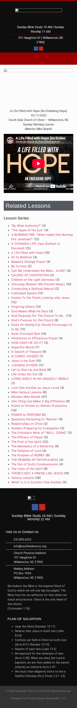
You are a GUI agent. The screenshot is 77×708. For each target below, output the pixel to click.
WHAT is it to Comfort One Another (36, 482)
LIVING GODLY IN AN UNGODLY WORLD (40, 379)
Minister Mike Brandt (25, 397)
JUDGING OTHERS (24, 365)
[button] (38, 58)
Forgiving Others (23, 307)
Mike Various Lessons (26, 392)
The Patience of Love (26, 451)
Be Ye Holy (19, 266)
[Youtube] (41, 49)
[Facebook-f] (36, 49)
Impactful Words (22, 347)
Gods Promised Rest (25, 334)
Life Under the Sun (24, 374)
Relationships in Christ (27, 424)
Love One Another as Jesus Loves (35, 388)
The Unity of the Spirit (27, 469)
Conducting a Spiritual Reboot (32, 289)
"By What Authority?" (26, 225)
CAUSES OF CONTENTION (30, 275)
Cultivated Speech (24, 293)
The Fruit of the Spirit (26, 442)
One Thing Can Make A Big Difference (38, 401)
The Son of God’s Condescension (34, 464)
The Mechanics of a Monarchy (32, 446)
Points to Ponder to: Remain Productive (39, 406)
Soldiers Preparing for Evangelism (35, 428)
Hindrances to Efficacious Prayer (34, 338)
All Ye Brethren (21, 257)
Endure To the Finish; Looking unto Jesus (40, 298)
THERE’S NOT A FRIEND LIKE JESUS (37, 473)
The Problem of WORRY (28, 455)
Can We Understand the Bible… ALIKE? (38, 271)
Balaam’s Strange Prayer (28, 262)
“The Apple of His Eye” (27, 230)
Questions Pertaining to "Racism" (34, 419)
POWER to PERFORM (26, 415)
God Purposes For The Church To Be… (38, 316)
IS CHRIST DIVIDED (25, 356)
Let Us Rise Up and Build (28, 370)
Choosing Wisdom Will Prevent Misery (38, 284)
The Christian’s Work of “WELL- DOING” (39, 433)
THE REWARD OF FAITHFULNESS (34, 460)
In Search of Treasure (26, 352)
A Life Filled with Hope (27, 253)
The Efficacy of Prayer (27, 437)
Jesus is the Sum (23, 361)
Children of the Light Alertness (33, 280)
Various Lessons (22, 478)
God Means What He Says (29, 311)
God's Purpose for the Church (32, 320)
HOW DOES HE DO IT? (27, 343)
